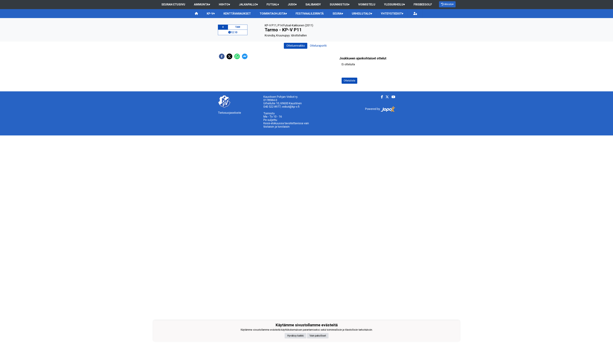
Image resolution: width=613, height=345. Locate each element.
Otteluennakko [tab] (295, 45)
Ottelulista (349, 80)
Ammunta (202, 4)
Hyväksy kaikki (295, 335)
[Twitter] (386, 97)
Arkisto (449, 4)
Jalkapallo (248, 4)
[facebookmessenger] (245, 56)
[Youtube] (392, 97)
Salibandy (313, 4)
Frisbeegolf (423, 4)
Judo (292, 4)
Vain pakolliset (318, 335)
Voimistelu (366, 4)
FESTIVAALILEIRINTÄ (310, 13)
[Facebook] (380, 97)
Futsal (273, 4)
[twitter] (229, 56)
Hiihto (224, 4)
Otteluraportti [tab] (318, 45)
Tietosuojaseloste (229, 112)
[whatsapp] (237, 56)
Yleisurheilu (394, 4)
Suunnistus (339, 4)
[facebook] (222, 56)
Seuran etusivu (173, 4)
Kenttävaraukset (237, 13)
